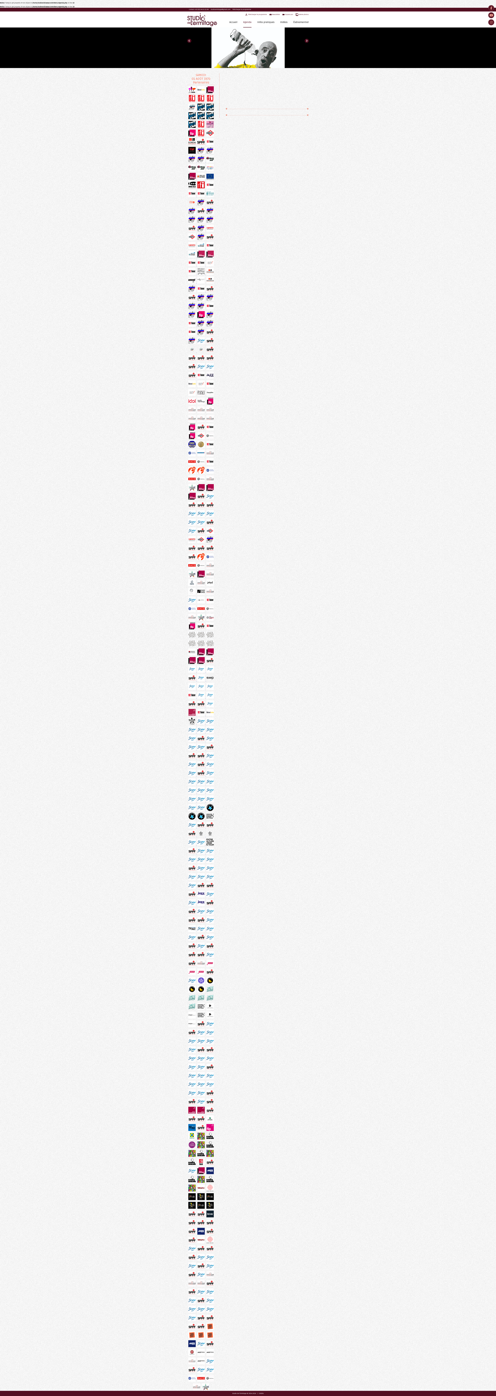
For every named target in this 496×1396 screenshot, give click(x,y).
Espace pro (289, 14)
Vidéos (284, 22)
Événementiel (301, 22)
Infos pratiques (265, 22)
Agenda (247, 22)
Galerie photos (303, 14)
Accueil (233, 22)
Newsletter (276, 14)
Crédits (261, 1393)
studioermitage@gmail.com (220, 9)
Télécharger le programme (241, 9)
